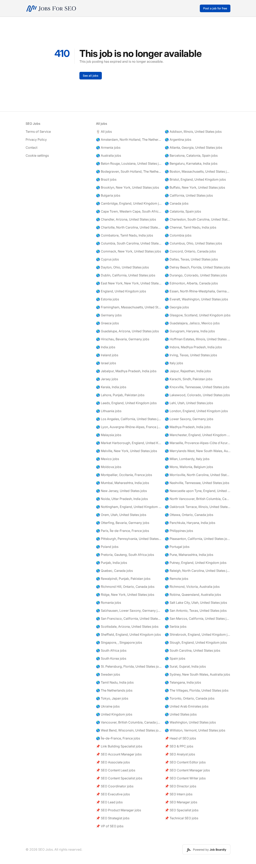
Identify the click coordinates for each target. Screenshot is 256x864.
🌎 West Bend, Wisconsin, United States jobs (129, 730)
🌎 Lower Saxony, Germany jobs (189, 419)
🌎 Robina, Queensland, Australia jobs (193, 595)
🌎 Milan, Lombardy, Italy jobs (187, 459)
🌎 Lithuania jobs (108, 411)
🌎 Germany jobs (109, 315)
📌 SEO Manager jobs (181, 802)
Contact (31, 147)
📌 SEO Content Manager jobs (187, 770)
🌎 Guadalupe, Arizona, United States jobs (127, 331)
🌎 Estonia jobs (107, 299)
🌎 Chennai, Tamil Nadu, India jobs (190, 227)
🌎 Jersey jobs (107, 379)
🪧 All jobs (104, 132)
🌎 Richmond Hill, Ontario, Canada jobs (125, 587)
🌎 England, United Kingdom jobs (121, 291)
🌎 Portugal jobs (177, 547)
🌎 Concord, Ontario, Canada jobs (190, 251)
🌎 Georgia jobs (177, 307)
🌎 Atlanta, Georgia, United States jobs (193, 147)
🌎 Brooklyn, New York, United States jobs (127, 187)
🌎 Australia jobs (108, 155)
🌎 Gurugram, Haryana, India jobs (190, 331)
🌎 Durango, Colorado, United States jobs (196, 275)
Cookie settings (37, 155)
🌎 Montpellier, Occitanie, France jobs (124, 475)
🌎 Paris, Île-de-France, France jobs (122, 531)
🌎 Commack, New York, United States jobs (128, 251)
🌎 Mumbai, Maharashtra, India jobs (122, 483)
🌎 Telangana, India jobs (183, 682)
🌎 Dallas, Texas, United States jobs (191, 259)
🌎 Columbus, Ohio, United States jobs (193, 243)
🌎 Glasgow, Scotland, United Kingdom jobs (197, 315)
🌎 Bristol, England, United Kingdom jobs (195, 179)
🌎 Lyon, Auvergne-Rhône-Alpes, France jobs (129, 427)
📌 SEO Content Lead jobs (115, 770)
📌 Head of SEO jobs (180, 738)
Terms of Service (38, 132)
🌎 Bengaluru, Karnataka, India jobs (191, 163)
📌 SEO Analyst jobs (180, 754)
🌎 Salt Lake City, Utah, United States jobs (196, 603)
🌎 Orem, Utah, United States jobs (121, 515)
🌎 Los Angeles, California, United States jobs (129, 419)
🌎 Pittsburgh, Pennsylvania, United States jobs (129, 539)
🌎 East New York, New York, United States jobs (129, 283)
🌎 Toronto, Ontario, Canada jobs (189, 698)
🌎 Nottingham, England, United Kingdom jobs (129, 507)
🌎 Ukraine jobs (108, 706)
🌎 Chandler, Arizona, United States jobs (126, 219)
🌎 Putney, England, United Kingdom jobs (195, 563)
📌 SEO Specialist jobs (181, 810)
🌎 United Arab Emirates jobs (186, 706)
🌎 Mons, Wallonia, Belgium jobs (189, 467)
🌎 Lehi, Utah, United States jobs (189, 403)
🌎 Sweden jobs (108, 674)
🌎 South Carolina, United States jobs (192, 650)
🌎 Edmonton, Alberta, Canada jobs (191, 283)
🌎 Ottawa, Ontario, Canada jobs (189, 515)
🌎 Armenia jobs (108, 147)
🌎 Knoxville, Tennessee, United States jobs (197, 387)
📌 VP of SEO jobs (109, 826)
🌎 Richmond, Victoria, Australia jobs (192, 587)
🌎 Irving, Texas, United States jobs (191, 355)
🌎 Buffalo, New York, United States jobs (195, 187)
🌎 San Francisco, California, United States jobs (129, 619)
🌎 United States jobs (181, 714)
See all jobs (90, 75)
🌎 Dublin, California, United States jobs (125, 275)
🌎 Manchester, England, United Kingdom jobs (197, 435)
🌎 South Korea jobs (111, 658)
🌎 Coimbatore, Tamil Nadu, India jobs (124, 235)
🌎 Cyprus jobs (107, 259)
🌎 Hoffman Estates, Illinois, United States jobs (197, 339)
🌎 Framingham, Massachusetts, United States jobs (129, 307)
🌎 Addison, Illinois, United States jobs (193, 132)
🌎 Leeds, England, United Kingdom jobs (126, 403)
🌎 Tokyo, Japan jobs (112, 698)
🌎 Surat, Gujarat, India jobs (185, 666)
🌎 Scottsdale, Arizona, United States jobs (127, 626)
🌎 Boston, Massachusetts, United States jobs (197, 171)
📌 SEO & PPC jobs (179, 746)
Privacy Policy (36, 140)
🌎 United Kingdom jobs (114, 714)
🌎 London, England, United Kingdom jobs (196, 411)
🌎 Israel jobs (106, 363)
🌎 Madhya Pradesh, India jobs (188, 427)
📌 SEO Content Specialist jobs (119, 778)
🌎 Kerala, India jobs (111, 387)
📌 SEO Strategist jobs (112, 818)
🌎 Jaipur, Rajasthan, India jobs (188, 371)
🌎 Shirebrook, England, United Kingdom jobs (197, 634)
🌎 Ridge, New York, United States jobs (125, 595)
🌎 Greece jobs (107, 323)
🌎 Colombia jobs (178, 235)
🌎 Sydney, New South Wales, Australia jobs (197, 674)
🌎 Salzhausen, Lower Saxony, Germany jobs (129, 611)
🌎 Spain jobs (175, 658)
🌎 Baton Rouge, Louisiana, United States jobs (129, 163)
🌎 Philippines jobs (179, 531)
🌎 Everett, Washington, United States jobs (196, 299)
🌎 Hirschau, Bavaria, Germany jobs (122, 339)
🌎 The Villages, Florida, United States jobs (196, 690)
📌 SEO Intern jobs (178, 794)
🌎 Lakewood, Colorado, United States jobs (197, 395)
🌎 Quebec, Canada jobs (114, 571)
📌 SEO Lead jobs (109, 802)
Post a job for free (215, 8)
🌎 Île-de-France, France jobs (118, 738)
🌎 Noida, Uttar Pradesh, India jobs (122, 499)
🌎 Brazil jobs (106, 179)
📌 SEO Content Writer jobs (185, 778)
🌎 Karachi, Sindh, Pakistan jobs (188, 379)
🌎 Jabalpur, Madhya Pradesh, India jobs (126, 371)
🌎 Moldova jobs (108, 467)
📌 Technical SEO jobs (181, 818)
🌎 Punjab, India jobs (111, 563)
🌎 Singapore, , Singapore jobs (119, 642)
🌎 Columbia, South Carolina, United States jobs (129, 243)
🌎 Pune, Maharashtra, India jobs (189, 555)
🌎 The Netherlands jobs (114, 690)
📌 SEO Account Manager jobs (119, 754)
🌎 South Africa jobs (111, 650)
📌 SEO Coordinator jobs (114, 786)
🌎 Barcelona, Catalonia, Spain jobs (191, 155)
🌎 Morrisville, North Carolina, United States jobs (197, 475)
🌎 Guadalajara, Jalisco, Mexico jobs (192, 323)
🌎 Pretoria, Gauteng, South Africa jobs (125, 555)
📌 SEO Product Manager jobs (118, 810)
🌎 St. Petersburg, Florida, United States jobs (129, 666)
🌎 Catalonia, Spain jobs (183, 211)
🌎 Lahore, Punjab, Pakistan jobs (120, 395)
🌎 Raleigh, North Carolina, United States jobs (197, 571)
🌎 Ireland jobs (107, 355)
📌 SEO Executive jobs (113, 794)
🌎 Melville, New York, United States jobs (126, 451)
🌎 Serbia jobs (175, 626)
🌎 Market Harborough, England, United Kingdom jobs (129, 443)
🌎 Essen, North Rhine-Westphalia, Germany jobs (197, 291)
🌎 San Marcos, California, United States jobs (197, 619)
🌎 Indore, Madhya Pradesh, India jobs (193, 347)
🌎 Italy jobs (174, 363)
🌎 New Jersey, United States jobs (121, 491)
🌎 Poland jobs (107, 547)
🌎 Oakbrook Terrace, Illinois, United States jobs (197, 507)
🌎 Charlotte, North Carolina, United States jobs (129, 227)
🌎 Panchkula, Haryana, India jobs (190, 523)
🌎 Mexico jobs (107, 459)
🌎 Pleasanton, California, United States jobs (197, 539)
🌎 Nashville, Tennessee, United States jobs (197, 483)
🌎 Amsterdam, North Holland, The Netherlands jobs (129, 140)
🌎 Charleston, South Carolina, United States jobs (197, 219)
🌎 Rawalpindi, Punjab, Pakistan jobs (123, 579)
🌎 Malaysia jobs (108, 435)
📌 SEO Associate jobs (113, 762)
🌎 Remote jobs (176, 579)
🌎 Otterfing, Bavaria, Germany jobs (122, 523)
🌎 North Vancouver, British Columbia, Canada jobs (197, 499)
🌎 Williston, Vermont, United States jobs (195, 730)
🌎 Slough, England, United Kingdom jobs (196, 642)
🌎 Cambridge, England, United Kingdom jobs (129, 203)
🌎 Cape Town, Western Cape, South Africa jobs (129, 211)
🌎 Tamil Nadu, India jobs (115, 682)
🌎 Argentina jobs (178, 140)
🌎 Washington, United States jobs (190, 722)
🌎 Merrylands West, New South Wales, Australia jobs (197, 451)
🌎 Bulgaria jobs (108, 195)
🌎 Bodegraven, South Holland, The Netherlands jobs (129, 171)
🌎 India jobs (105, 347)
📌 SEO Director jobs (180, 786)
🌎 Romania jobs (108, 603)
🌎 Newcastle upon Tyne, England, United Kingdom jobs (197, 491)
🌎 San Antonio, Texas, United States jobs (196, 611)
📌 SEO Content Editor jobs (185, 762)
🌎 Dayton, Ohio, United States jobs (122, 267)
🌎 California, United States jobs (189, 195)
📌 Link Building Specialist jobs (119, 746)
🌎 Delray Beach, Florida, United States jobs (197, 267)
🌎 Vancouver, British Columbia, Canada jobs (129, 722)
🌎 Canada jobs (176, 203)
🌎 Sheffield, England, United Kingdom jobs (128, 634)
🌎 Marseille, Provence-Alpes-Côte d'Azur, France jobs (197, 443)
